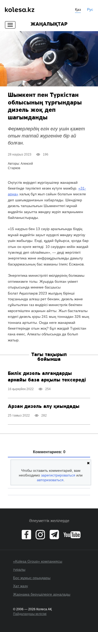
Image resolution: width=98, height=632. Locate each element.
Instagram (40, 534)
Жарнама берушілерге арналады (41, 594)
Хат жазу (20, 586)
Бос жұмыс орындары (31, 578)
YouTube (72, 534)
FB (26, 534)
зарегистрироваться (58, 475)
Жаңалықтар (49, 24)
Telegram (54, 534)
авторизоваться (50, 480)
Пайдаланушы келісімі (30, 614)
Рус (90, 9)
